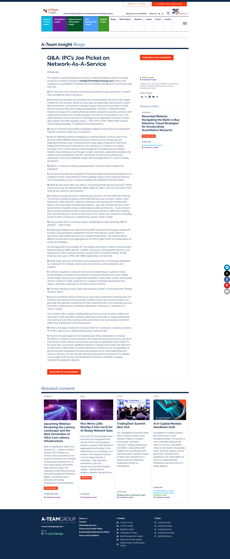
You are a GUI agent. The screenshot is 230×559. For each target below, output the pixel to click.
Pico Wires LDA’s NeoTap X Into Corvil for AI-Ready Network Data (96, 427)
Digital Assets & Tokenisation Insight (75, 21)
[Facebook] (227, 279)
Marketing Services (169, 4)
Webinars (138, 19)
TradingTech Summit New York (131, 425)
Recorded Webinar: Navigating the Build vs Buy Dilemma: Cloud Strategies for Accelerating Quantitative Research (160, 123)
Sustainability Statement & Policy (94, 532)
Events (158, 19)
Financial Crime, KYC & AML (150, 84)
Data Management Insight (90, 21)
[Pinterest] (227, 285)
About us (83, 518)
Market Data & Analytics (169, 84)
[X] (227, 274)
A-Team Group (126, 522)
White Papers (125, 19)
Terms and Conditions (89, 535)
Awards (168, 19)
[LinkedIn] (227, 268)
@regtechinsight (165, 526)
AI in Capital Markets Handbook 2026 (167, 425)
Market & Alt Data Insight (153, 145)
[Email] (227, 291)
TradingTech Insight (59, 20)
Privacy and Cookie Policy (90, 528)
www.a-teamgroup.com (52, 526)
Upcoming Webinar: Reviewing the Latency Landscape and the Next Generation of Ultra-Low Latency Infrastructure (59, 432)
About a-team (136, 4)
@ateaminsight (164, 522)
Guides (149, 19)
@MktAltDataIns (165, 536)
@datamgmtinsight (166, 533)
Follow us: (153, 14)
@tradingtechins (165, 529)
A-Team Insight (126, 526)
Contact (82, 522)
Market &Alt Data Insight (47, 21)
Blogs (113, 19)
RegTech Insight (103, 20)
